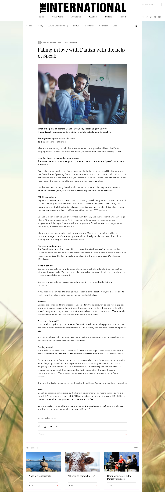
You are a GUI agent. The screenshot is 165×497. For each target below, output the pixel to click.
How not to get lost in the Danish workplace (119, 477)
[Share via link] (57, 426)
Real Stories (89, 26)
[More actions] (125, 42)
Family (40, 26)
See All (136, 447)
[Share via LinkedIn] (51, 426)
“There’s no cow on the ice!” (81, 475)
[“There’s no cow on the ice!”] (82, 462)
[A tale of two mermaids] (43, 462)
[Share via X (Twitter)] (45, 426)
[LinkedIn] (151, 17)
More (115, 26)
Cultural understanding (58, 26)
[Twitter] (155, 17)
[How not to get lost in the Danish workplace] (121, 462)
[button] (136, 26)
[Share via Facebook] (39, 426)
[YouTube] (159, 17)
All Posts (29, 26)
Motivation (103, 26)
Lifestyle (76, 26)
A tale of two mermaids (40, 475)
